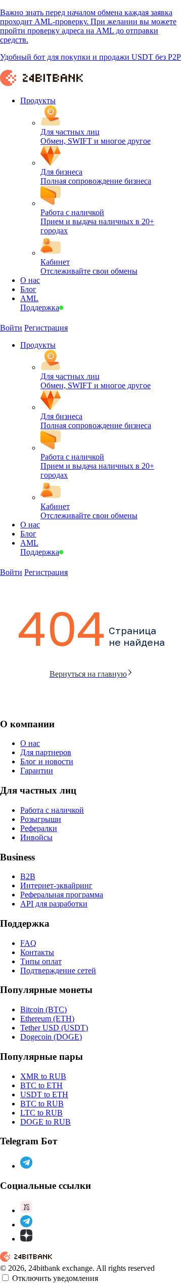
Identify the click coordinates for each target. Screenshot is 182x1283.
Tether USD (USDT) (54, 1027)
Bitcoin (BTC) (43, 1009)
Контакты (37, 952)
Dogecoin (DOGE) (51, 1036)
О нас (30, 743)
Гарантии (36, 770)
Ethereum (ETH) (47, 1018)
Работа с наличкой (52, 810)
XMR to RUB (43, 1076)
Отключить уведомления (55, 1278)
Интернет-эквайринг (56, 885)
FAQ (28, 943)
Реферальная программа (61, 894)
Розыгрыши (40, 819)
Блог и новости (46, 761)
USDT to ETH (44, 1094)
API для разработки (53, 903)
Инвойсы (36, 837)
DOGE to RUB (45, 1122)
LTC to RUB (41, 1112)
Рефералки (38, 828)
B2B (27, 876)
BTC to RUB (42, 1103)
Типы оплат (41, 961)
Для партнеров (45, 752)
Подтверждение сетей (58, 970)
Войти (11, 327)
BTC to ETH (41, 1085)
